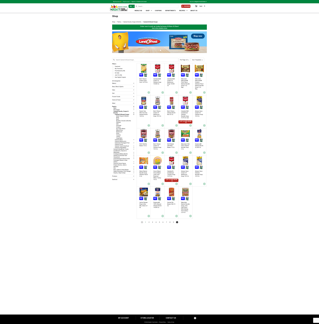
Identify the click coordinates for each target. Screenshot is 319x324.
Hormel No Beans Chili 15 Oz (171, 204)
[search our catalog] (136, 6)
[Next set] (177, 222)
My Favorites (116, 1)
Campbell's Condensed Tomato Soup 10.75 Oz (171, 173)
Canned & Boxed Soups (150, 22)
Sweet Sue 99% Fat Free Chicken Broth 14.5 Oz (143, 113)
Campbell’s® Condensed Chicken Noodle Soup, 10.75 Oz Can (185, 114)
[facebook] (195, 318)
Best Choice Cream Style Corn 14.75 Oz (143, 80)
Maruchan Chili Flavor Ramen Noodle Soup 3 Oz (185, 146)
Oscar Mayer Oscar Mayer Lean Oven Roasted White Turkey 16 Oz (157, 175)
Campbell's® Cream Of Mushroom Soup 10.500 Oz (171, 82)
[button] (201, 1)
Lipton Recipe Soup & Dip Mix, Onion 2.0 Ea (143, 205)
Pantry (119, 22)
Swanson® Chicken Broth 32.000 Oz (199, 145)
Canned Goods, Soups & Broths (132, 22)
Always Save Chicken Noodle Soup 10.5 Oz (199, 173)
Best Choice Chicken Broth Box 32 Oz (171, 112)
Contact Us (171, 318)
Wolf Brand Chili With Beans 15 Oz (171, 145)
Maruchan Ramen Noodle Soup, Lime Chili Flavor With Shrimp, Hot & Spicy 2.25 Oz (185, 207)
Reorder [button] (187, 6)
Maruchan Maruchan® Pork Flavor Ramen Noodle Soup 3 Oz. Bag (185, 83)
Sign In (133, 1)
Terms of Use (171, 322)
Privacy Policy (162, 322)
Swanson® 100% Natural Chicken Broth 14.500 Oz (157, 205)
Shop (113, 22)
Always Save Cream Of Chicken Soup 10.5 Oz (199, 113)
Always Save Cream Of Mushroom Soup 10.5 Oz (185, 173)
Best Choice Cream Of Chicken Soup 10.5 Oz (157, 146)
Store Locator (147, 318)
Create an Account (142, 1)
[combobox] (132, 6)
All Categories (116, 81)
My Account (126, 1)
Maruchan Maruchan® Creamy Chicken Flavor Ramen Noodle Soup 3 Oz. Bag (199, 84)
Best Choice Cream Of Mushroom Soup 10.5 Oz (157, 113)
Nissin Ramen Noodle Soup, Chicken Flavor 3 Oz (143, 173)
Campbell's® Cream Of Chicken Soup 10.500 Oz (157, 81)
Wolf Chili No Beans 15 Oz (143, 144)
